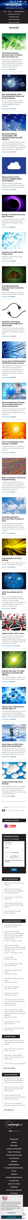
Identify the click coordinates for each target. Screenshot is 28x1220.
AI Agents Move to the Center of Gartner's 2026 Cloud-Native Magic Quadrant (14, 905)
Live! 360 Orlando (9, 957)
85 (19, 810)
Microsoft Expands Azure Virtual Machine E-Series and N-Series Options (13, 96)
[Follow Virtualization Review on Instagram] (18, 1)
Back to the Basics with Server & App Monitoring (14, 478)
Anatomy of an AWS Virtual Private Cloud (12, 253)
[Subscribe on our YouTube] (9, 827)
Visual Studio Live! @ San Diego (13, 925)
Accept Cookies (11, 1217)
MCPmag (14, 1161)
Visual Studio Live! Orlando (11, 993)
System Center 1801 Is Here (13, 633)
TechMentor (14, 1187)
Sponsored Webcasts (11, 1074)
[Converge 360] (14, 1125)
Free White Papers (10, 1036)
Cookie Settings (11, 1212)
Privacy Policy (15, 852)
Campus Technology (14, 1152)
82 (9, 810)
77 (17, 807)
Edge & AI (10, 11)
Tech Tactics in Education (14, 1190)
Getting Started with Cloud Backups (12, 783)
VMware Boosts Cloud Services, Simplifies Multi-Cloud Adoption (12, 179)
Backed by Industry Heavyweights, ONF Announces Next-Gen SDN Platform (12, 137)
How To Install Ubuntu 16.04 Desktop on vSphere (12, 443)
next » (23, 810)
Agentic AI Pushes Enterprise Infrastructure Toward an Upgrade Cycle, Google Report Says (13, 891)
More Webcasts (9, 1110)
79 (23, 807)
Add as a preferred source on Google (14, 8)
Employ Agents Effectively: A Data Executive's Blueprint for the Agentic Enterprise (14, 1042)
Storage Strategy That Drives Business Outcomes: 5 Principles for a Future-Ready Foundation (15, 1097)
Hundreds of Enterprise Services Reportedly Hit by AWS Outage (12, 323)
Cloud (5, 11)
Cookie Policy (9, 1209)
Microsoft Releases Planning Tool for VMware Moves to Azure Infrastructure (13, 404)
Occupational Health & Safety (14, 1168)
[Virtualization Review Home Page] (14, 5)
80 (3, 810)
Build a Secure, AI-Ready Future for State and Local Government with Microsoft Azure (14, 1088)
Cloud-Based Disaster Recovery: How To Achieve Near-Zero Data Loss (12, 55)
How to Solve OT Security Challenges (14, 1063)
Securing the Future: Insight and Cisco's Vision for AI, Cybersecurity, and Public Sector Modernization (14, 1080)
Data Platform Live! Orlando (12, 987)
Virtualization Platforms (14, 19)
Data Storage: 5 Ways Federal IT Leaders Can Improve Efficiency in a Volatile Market (14, 1057)
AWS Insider (14, 1145)
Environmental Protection (14, 1155)
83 (13, 810)
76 (14, 807)
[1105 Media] (14, 1131)
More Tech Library (9, 1068)
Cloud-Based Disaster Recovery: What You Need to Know (13, 519)
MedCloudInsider (14, 1164)
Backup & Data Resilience (14, 22)
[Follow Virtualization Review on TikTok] (15, 1)
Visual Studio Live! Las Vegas (12, 1022)
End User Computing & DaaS (14, 14)
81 (6, 810)
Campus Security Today (14, 1149)
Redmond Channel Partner (14, 1177)
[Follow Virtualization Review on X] (13, 1)
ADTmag (14, 1142)
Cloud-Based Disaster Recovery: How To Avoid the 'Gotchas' (12, 288)
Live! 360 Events (14, 1158)
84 (16, 810)
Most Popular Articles (11, 879)
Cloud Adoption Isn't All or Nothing (12, 559)
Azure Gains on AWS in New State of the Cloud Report (12, 745)
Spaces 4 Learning (14, 1184)
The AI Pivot (14, 1193)
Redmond (14, 1174)
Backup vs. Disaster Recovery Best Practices (13, 215)
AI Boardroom (14, 1139)
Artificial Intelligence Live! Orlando (13, 963)
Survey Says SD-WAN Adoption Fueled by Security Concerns (14, 362)
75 (11, 807)
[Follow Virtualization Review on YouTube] (20, 1)
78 (20, 807)
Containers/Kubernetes (19, 11)
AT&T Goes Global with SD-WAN (12, 593)
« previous (6, 807)
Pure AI (14, 1171)
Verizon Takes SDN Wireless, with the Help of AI (13, 708)
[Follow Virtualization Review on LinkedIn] (11, 1)
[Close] (21, 1196)
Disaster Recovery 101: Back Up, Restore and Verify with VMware (13, 673)
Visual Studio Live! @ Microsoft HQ (14, 1028)
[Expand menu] (25, 2)
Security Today (14, 1180)
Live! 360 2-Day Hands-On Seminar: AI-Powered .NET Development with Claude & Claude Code (14, 1001)
